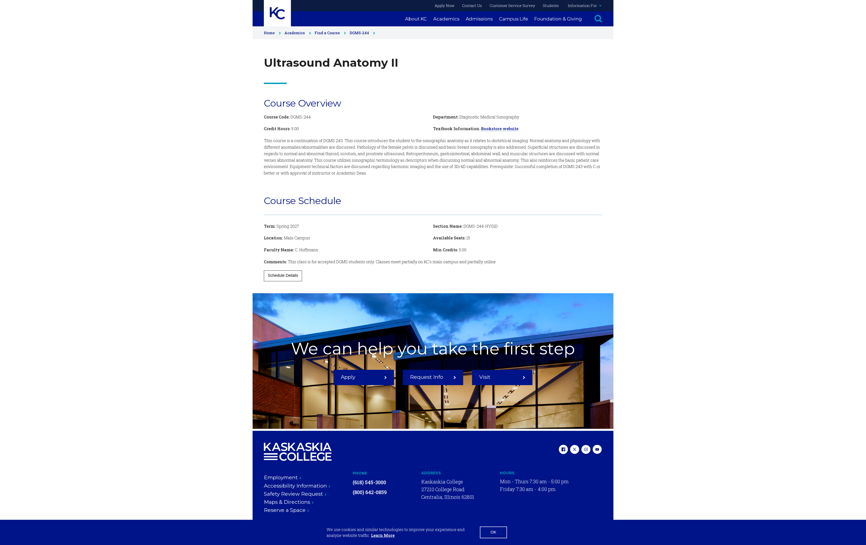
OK (493, 532)
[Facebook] (563, 450)
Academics (446, 19)
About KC (416, 19)
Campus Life (513, 19)
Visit (484, 377)
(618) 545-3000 (369, 482)
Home (269, 32)
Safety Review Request (293, 494)
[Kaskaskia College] (298, 452)
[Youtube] (597, 450)
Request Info (426, 377)
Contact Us (472, 5)
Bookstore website (499, 128)
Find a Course (327, 32)
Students (551, 5)
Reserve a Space (285, 510)
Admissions (479, 19)
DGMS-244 (359, 32)
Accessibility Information (295, 486)
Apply (348, 377)
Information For (582, 5)
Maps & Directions (287, 502)
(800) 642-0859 (370, 492)
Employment (281, 477)
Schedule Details (283, 275)
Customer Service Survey (512, 5)
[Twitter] (574, 450)
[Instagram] (585, 450)
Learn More (383, 535)
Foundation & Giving (558, 19)
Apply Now (444, 5)
